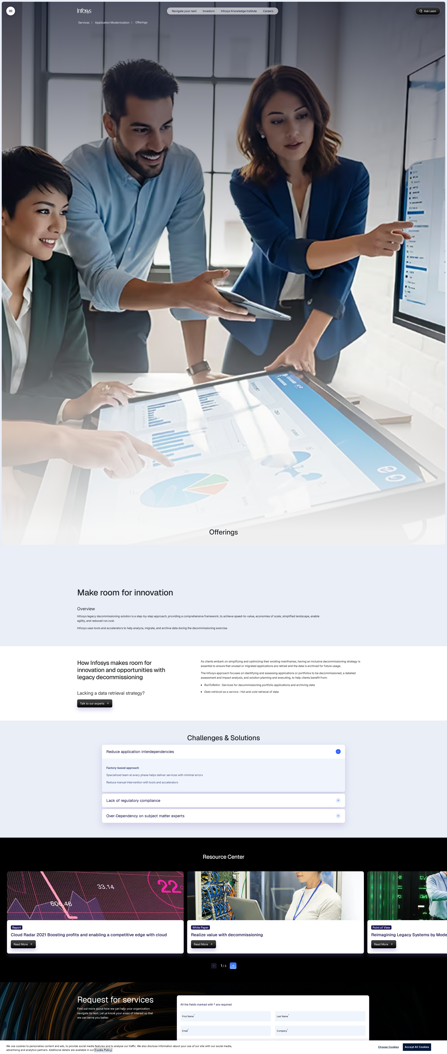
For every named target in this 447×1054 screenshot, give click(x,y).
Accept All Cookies (417, 1047)
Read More (21, 944)
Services (83, 22)
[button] (214, 965)
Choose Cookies (388, 1047)
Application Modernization (112, 22)
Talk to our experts (92, 703)
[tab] (223, 752)
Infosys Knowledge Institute (239, 11)
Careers (268, 11)
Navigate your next (184, 11)
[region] (223, 1047)
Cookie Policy (103, 1050)
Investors (209, 11)
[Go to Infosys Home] (84, 11)
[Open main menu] (10, 11)
